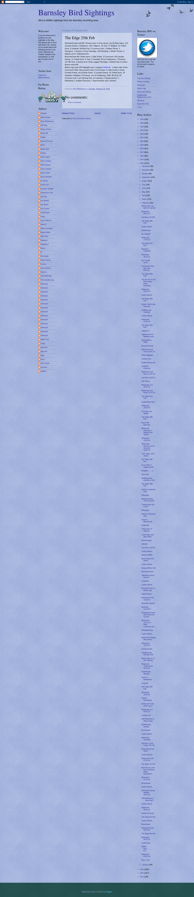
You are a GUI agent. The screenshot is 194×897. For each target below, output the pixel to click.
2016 (142, 156)
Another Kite (146, 359)
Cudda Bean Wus (148, 402)
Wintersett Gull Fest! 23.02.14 (148, 350)
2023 (142, 130)
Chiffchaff (145, 525)
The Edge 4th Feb (148, 834)
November (146, 170)
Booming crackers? (146, 608)
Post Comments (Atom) (82, 119)
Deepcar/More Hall (148, 568)
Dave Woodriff (46, 177)
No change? (146, 234)
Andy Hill (44, 133)
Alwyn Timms (46, 129)
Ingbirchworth (146, 594)
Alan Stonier (45, 117)
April (144, 195)
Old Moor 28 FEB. (148, 217)
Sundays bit (146, 715)
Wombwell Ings (147, 630)
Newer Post (68, 113)
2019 (142, 145)
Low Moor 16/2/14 (148, 548)
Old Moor (140, 101)
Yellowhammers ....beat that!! (147, 799)
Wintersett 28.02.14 (145, 213)
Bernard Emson (47, 141)
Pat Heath (45, 256)
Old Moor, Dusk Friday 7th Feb (148, 744)
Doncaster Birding (144, 92)
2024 (142, 127)
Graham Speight (47, 189)
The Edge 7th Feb (148, 764)
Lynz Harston (46, 220)
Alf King (44, 125)
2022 (142, 134)
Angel (43, 137)
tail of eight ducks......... (147, 261)
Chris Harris (45, 157)
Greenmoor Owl (47, 193)
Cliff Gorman (46, 165)
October (145, 174)
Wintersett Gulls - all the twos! (148, 705)
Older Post (126, 113)
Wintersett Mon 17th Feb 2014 (147, 500)
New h (43, 248)
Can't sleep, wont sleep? (148, 455)
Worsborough (146, 540)
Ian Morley (45, 201)
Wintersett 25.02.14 (145, 290)
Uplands (144, 544)
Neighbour (45, 244)
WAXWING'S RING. (146, 341)
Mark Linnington (47, 228)
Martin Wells (45, 232)
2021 (142, 138)
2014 (142, 163)
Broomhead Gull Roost (147, 560)
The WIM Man (46, 276)
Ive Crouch (45, 209)
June (144, 188)
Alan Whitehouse (47, 121)
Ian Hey (44, 197)
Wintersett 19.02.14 (145, 439)
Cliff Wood (145, 381)
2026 (142, 119)
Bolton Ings (141, 88)
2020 (142, 141)
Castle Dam (145, 843)
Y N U (139, 107)
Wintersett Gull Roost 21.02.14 (148, 392)
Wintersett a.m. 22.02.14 (147, 386)
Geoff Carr (45, 185)
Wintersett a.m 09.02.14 (147, 711)
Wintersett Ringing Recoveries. (148, 639)
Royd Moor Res (143, 104)
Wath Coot (45, 339)
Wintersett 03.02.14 (145, 855)
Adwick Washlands (146, 699)
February (145, 203)
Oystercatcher (146, 649)
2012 (142, 873)
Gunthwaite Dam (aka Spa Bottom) (147, 268)
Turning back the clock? (147, 506)
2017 (142, 152)
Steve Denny (46, 268)
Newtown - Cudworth (146, 250)
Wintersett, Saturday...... (147, 739)
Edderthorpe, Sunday (146, 726)
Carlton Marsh (146, 227)
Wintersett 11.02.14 (145, 644)
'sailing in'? (145, 331)
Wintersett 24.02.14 (145, 320)
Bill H (43, 145)
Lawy (43, 216)
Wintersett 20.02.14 (145, 407)
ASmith (44, 113)
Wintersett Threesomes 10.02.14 (147, 666)
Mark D (43, 224)
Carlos (43, 153)
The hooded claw (47, 280)
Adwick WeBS (146, 555)
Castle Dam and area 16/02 (147, 536)
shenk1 (43, 371)
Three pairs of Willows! (146, 530)
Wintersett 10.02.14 (145, 693)
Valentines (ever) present (147, 576)
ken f (43, 359)
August (145, 181)
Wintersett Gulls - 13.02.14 (148, 599)
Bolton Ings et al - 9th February (148, 659)
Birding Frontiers (143, 82)
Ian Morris (45, 205)
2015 (142, 159)
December (146, 166)
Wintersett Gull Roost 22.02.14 (148, 373)
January (145, 865)
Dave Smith (45, 173)
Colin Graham (46, 169)
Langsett (144, 683)
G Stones (44, 181)
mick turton (45, 363)
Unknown (44, 284)
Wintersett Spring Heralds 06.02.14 (148, 793)
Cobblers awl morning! (146, 311)
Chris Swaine (46, 161)
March (144, 199)
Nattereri (44, 240)
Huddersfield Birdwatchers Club (144, 96)
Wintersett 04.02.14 (145, 838)
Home (97, 113)
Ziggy (43, 343)
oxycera (44, 367)
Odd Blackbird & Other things (147, 720)
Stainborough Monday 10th (147, 654)
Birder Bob (45, 149)
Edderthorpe (146, 230)
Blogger (109, 892)
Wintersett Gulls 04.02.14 (147, 829)
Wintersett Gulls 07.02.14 (147, 759)
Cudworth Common (145, 367)
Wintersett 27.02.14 (145, 239)
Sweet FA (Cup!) (147, 813)
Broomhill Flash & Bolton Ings (148, 589)
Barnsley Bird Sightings (76, 12)
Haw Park (145, 474)
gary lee (44, 351)
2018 (142, 149)
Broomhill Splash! (148, 603)
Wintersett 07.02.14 (145, 778)
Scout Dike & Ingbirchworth (147, 466)
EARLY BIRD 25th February (148, 305)
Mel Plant (44, 236)
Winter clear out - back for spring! (148, 207)
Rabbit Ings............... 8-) (148, 849)
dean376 (44, 347)
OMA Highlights (147, 355)
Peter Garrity (46, 260)
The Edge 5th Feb (148, 817)
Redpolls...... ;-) (147, 471)
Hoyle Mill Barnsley (145, 424)
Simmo (43, 264)
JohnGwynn (45, 213)
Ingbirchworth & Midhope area (147, 335)
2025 (142, 123)
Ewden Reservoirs (148, 363)
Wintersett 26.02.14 (145, 256)
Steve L (44, 272)
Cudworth (145, 581)
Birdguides (141, 85)
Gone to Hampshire (146, 678)
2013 (142, 869)
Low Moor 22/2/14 (148, 378)
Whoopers (145, 495)
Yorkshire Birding (143, 78)
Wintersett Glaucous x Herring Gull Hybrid (146, 431)
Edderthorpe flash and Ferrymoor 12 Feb (148, 615)
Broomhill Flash (147, 346)
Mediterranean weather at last (148, 479)
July (144, 185)
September (146, 177)
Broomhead (145, 730)
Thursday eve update (146, 412)
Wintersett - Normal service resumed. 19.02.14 (148, 447)
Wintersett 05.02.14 (145, 809)
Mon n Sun (145, 860)
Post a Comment (74, 102)
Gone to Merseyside (146, 521)
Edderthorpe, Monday (146, 673)
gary (42, 355)
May (144, 192)
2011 (142, 877)
